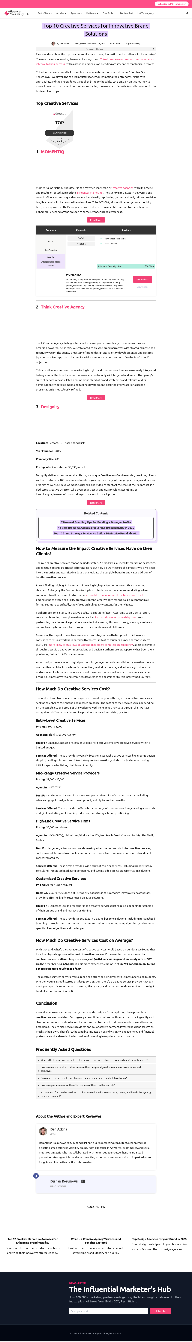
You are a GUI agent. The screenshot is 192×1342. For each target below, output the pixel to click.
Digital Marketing (133, 43)
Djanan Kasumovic (64, 1181)
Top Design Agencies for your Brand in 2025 (159, 1239)
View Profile (142, 286)
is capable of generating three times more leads (115, 594)
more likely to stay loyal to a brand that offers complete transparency (90, 644)
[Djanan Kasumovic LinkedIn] (83, 1181)
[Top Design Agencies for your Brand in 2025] (153, 1223)
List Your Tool (126, 13)
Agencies (75, 13)
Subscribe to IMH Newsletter (172, 3)
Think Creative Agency (63, 306)
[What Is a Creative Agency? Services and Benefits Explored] (89, 1223)
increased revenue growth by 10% (115, 617)
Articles (60, 13)
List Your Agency (146, 13)
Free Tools (108, 13)
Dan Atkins (64, 43)
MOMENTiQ (52, 151)
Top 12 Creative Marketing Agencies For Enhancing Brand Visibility (33, 1240)
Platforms (91, 13)
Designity (50, 406)
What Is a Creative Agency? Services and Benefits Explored (96, 1240)
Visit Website (142, 279)
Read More (96, 219)
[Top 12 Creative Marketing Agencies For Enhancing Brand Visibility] (26, 1223)
